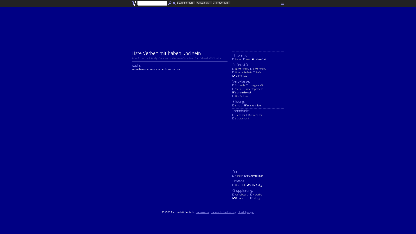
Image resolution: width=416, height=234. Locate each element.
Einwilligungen (246, 212)
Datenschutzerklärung (223, 212)
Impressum (202, 212)
